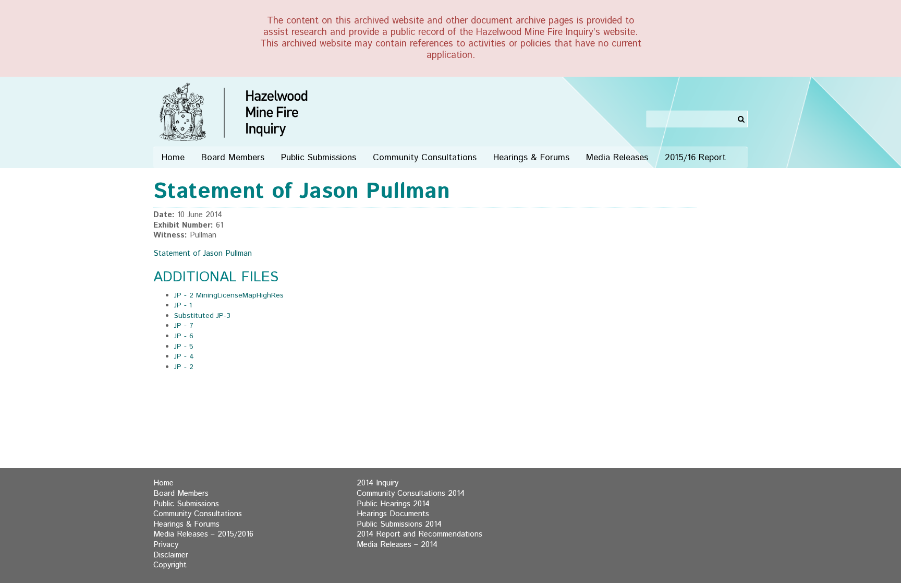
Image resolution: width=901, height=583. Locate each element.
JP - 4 (184, 356)
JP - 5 (183, 346)
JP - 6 (183, 336)
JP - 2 (183, 367)
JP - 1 (183, 305)
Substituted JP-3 (202, 316)
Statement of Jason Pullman (202, 253)
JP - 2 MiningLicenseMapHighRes (229, 295)
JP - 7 (183, 325)
